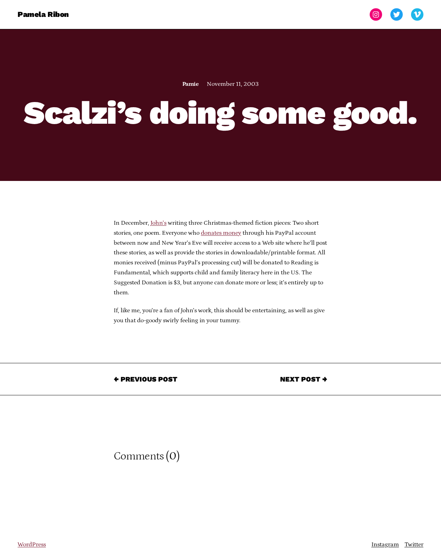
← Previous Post (145, 379)
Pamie (190, 84)
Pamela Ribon (43, 14)
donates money (221, 233)
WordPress (32, 544)
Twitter (413, 544)
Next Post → (303, 379)
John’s (158, 223)
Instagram (385, 544)
